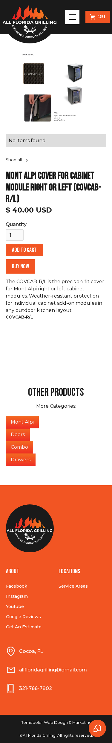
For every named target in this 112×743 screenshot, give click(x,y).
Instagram (17, 596)
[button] (72, 17)
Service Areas (73, 586)
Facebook (16, 586)
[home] (29, 17)
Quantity (16, 224)
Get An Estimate (24, 627)
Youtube (15, 606)
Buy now (20, 266)
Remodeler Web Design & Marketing (56, 722)
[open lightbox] (56, 88)
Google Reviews (23, 616)
